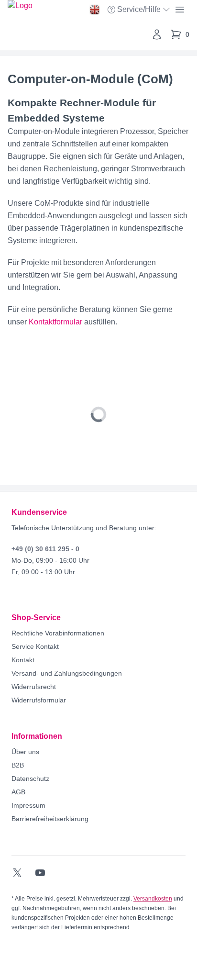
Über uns (25, 752)
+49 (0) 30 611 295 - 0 (45, 549)
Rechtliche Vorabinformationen (57, 633)
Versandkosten (152, 898)
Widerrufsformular (38, 700)
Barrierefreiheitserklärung (49, 819)
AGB (18, 792)
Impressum (28, 805)
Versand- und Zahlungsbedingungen (66, 673)
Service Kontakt (35, 646)
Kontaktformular (55, 322)
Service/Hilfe (139, 10)
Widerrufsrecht (33, 686)
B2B (17, 765)
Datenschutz (30, 778)
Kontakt (22, 660)
